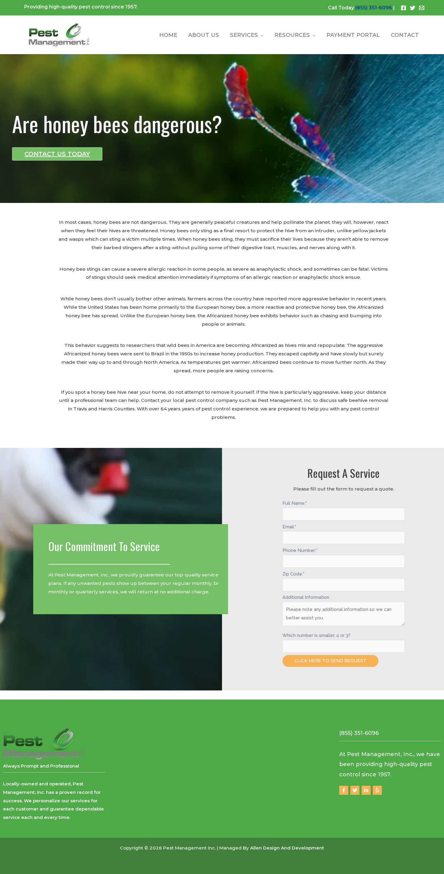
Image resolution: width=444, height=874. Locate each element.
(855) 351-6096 (373, 8)
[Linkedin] (366, 790)
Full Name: (294, 503)
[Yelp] (377, 790)
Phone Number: (299, 550)
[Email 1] (421, 8)
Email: (289, 527)
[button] (261, 35)
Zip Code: (293, 574)
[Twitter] (412, 8)
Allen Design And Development (287, 848)
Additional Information (305, 597)
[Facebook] (403, 8)
